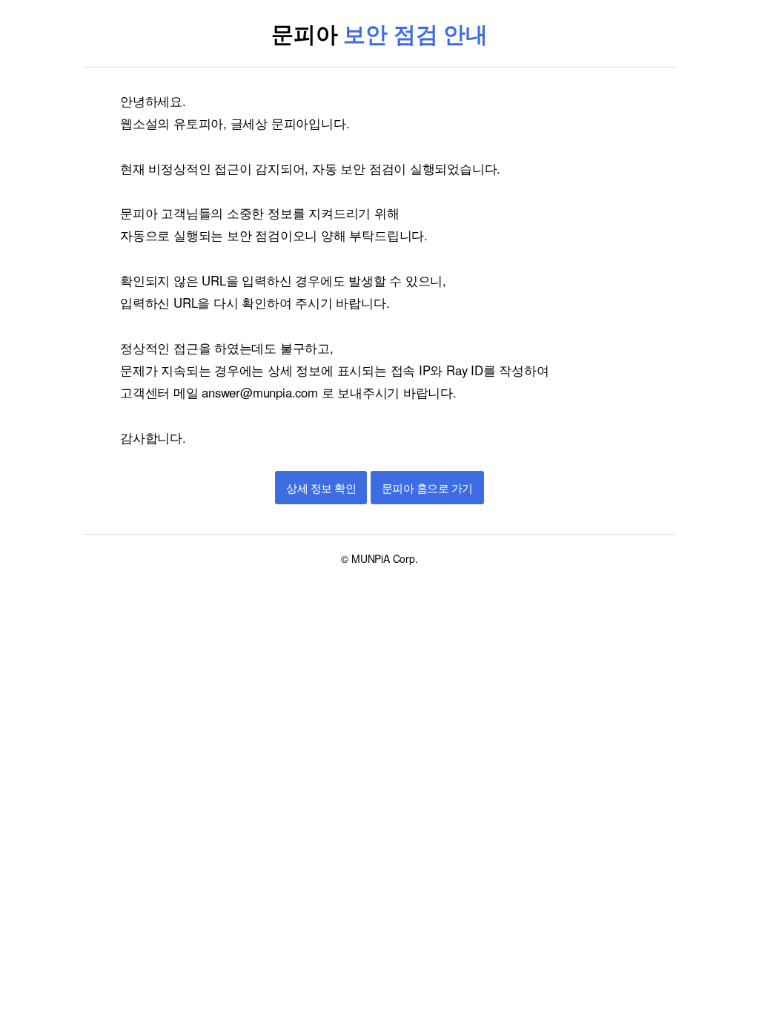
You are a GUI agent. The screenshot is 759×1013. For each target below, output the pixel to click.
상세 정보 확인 (321, 488)
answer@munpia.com (259, 392)
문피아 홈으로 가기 (427, 488)
